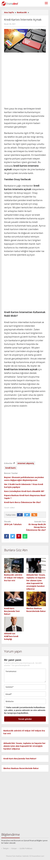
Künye (14, 848)
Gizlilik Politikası (25, 848)
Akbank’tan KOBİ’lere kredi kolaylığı (11, 636)
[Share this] (6, 536)
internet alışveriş (26, 463)
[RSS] (35, 515)
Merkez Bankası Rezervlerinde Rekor (21, 768)
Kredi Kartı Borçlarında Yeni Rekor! (12, 611)
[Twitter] (27, 515)
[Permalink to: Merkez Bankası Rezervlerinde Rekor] (36, 599)
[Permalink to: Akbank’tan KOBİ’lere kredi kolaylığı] (14, 624)
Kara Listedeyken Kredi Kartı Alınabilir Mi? (24, 491)
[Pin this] (18, 536)
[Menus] (46, 3)
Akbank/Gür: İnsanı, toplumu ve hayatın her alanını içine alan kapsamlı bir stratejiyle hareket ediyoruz (24, 746)
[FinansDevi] (9, 3)
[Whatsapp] (25, 536)
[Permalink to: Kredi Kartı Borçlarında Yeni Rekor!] (14, 599)
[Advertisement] (25, 81)
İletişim (6, 848)
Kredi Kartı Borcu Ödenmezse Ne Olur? (22, 502)
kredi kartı (10, 468)
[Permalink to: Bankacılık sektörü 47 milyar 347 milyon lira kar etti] (14, 565)
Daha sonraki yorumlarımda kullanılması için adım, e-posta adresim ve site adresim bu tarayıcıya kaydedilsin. (24, 710)
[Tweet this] (12, 536)
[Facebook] (20, 515)
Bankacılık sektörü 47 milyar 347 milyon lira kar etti (13, 578)
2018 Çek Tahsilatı (13, 523)
